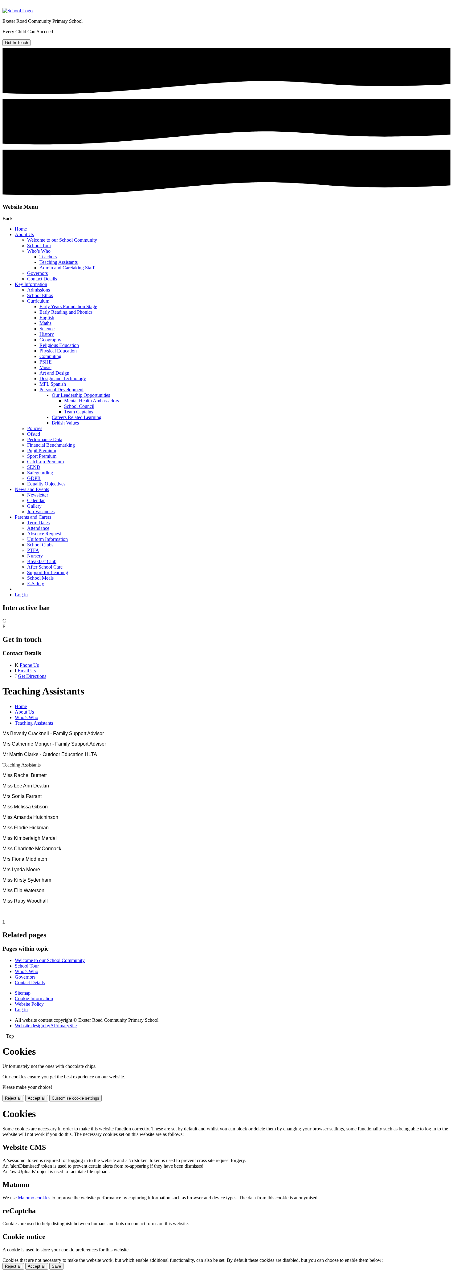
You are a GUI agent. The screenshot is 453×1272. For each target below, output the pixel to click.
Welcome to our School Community (62, 240)
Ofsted (33, 434)
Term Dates (38, 522)
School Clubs (40, 544)
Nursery (35, 555)
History (46, 334)
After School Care (45, 567)
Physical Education (58, 350)
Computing (50, 356)
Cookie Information (34, 998)
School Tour (39, 245)
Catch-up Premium (45, 461)
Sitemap (23, 993)
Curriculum (38, 301)
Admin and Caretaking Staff (66, 267)
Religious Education (59, 345)
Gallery (34, 506)
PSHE (45, 361)
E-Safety (35, 583)
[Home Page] (17, 10)
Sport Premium (41, 456)
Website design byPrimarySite (46, 1025)
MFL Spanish (52, 384)
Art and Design (54, 373)
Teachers (48, 256)
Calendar (36, 500)
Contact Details (42, 278)
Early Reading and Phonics (65, 312)
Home (21, 228)
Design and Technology (62, 378)
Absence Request (44, 533)
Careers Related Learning (76, 417)
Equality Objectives (46, 483)
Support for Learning (47, 572)
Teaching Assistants (58, 262)
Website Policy (29, 1004)
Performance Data (44, 439)
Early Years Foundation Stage (68, 306)
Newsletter (37, 494)
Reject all (13, 1098)
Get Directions (32, 676)
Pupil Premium (41, 450)
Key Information (31, 284)
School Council (79, 406)
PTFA (33, 550)
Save (56, 1266)
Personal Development (61, 389)
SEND (33, 467)
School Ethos (40, 295)
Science (47, 328)
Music (45, 367)
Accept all (37, 1098)
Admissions (38, 289)
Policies (34, 428)
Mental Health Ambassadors (91, 400)
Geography (50, 339)
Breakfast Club (41, 561)
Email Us (27, 670)
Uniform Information (47, 539)
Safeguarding (40, 472)
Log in (21, 594)
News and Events (32, 489)
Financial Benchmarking (51, 445)
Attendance (38, 528)
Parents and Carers (33, 517)
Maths (45, 323)
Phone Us (29, 665)
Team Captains (78, 411)
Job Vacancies (41, 511)
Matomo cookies (34, 1197)
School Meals (40, 578)
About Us (24, 234)
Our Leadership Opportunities (81, 395)
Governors (37, 273)
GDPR (34, 478)
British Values (65, 422)
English (46, 317)
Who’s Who (39, 251)
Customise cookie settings (75, 1098)
